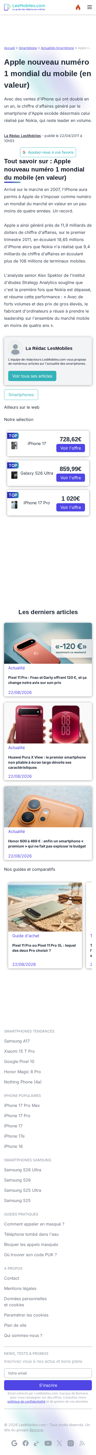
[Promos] (78, 7)
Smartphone (28, 48)
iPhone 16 (13, 1146)
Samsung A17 (17, 1041)
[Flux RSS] (82, 1443)
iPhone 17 (13, 1125)
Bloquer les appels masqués (31, 1244)
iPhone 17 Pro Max (22, 1105)
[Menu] (89, 7)
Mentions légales (20, 1288)
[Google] (14, 1443)
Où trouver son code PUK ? (30, 1254)
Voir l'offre (70, 448)
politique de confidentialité (26, 1401)
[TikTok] (36, 1443)
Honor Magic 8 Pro (22, 1071)
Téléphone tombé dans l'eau (31, 1234)
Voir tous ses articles (32, 376)
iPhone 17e (14, 1136)
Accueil (9, 48)
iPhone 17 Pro (17, 1115)
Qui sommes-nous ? (23, 1335)
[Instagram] (70, 1443)
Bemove (36, 1430)
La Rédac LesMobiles (22, 135)
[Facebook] (25, 1443)
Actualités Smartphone (57, 48)
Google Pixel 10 (19, 1061)
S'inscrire (48, 1385)
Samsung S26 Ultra (22, 1169)
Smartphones (21, 394)
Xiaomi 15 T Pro (19, 1051)
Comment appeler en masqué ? (34, 1224)
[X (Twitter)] (59, 1443)
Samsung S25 (17, 1200)
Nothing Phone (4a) (23, 1081)
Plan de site (15, 1325)
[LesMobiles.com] (24, 7)
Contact (11, 1278)
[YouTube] (48, 1443)
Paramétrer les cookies (26, 1314)
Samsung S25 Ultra (22, 1190)
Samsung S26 (17, 1180)
